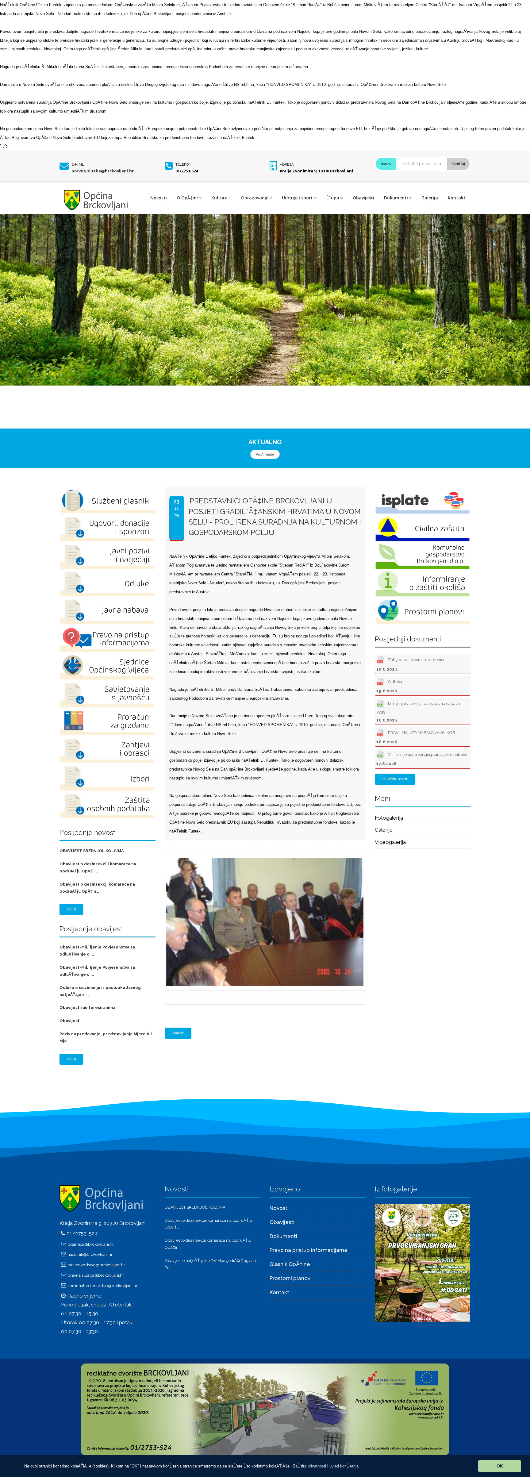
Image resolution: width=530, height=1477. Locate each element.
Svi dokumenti (395, 779)
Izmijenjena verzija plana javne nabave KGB (418, 711)
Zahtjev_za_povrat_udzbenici (410, 664)
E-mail (77, 164)
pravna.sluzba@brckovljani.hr (102, 171)
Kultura (219, 198)
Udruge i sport (297, 198)
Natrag (178, 1033)
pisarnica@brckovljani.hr (90, 1244)
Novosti (158, 198)
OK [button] (500, 1466)
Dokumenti (396, 198)
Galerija (429, 198)
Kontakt (457, 198)
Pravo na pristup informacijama (308, 1250)
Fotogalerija (389, 818)
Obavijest (69, 1020)
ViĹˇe (71, 909)
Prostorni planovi (291, 1278)
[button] (325, 1466)
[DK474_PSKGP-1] (263, 858)
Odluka (389, 686)
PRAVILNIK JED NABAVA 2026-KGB (415, 737)
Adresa (287, 164)
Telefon (183, 164)
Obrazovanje (254, 198)
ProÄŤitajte (265, 454)
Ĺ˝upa (332, 198)
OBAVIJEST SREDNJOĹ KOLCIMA (92, 850)
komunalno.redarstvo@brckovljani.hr (102, 1285)
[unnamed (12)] (422, 1262)
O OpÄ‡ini (187, 198)
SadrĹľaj (458, 164)
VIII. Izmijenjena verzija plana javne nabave (421, 759)
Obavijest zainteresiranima (87, 1007)
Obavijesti (363, 198)
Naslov (385, 164)
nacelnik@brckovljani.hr (90, 1254)
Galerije (384, 830)
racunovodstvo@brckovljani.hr (96, 1264)
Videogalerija (390, 842)
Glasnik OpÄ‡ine (290, 1264)
